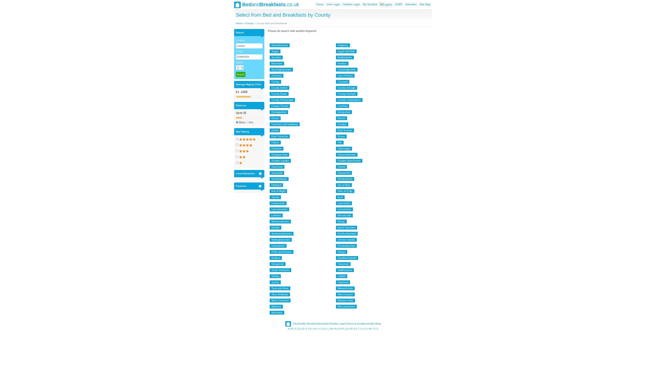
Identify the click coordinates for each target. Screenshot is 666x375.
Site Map (425, 4)
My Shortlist (370, 4)
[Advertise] (322, 323)
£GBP (398, 4)
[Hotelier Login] (337, 323)
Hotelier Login (351, 4)
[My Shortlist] (309, 323)
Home (320, 4)
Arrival (239, 51)
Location (240, 40)
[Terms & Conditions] (357, 323)
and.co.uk (270, 4)
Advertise (411, 4)
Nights (239, 62)
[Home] (297, 323)
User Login (333, 4)
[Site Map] (375, 323)
